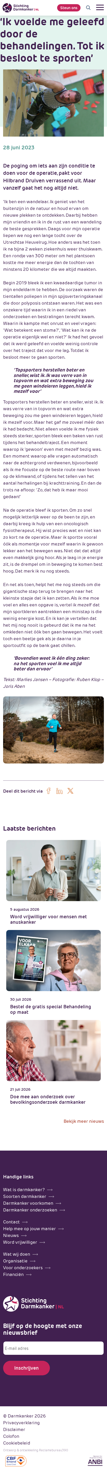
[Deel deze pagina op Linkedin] (59, 791)
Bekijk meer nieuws (84, 1121)
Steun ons (68, 7)
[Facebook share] (48, 791)
